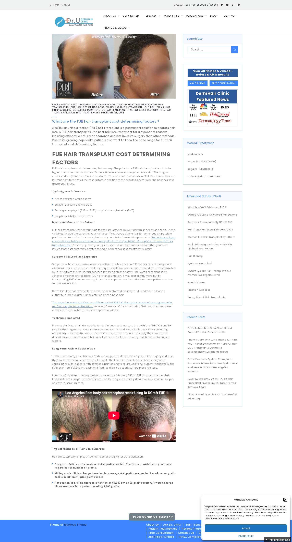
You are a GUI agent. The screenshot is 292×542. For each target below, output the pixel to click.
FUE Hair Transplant (114, 110)
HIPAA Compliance (192, 537)
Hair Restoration (152, 110)
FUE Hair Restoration (85, 110)
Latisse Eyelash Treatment (204, 176)
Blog (213, 15)
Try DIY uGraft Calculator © (152, 517)
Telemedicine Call (279, 476)
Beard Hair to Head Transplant (72, 104)
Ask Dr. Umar (172, 525)
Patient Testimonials (162, 529)
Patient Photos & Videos (198, 529)
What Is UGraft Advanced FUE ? (207, 207)
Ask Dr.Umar (197, 83)
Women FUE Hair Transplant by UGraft (211, 237)
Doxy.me (273, 539)
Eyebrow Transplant (200, 263)
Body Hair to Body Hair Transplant (125, 104)
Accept (246, 528)
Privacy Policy (245, 535)
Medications (195, 154)
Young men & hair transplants (206, 297)
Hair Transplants (87, 112)
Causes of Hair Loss (91, 107)
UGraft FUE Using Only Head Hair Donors (212, 214)
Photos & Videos (115, 27)
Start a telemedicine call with (269, 486)
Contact (230, 15)
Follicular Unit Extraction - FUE (127, 107)
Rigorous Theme (75, 525)
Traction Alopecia (199, 290)
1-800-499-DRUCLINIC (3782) (200, 4)
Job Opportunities (161, 537)
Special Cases (196, 282)
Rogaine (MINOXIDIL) (200, 169)
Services (151, 15)
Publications (194, 15)
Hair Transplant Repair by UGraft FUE (210, 229)
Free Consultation (223, 83)
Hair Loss (134, 110)
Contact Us (186, 533)
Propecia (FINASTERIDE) (202, 161)
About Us (110, 15)
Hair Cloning (195, 256)
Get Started (131, 15)
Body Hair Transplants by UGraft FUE (210, 222)
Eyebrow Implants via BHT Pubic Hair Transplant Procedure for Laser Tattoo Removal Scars (212, 383)
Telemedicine (268, 532)
